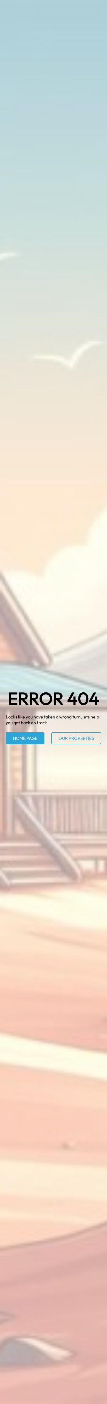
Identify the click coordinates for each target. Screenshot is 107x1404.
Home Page (25, 738)
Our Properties (76, 738)
